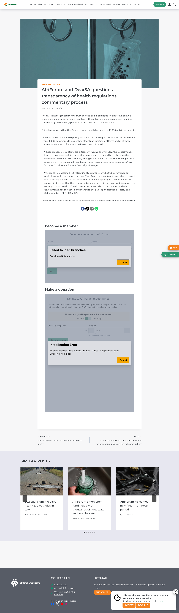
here (162, 601)
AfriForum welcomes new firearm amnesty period (134, 505)
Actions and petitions (77, 4)
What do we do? (55, 4)
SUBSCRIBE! (102, 592)
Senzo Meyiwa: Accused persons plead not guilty (59, 440)
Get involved (105, 4)
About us (42, 4)
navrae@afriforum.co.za (65, 588)
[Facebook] (83, 209)
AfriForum (48, 108)
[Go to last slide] (25, 498)
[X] (87, 209)
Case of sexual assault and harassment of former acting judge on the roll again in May (119, 440)
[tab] (84, 532)
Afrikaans (159, 4)
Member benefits (120, 4)
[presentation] (41, 481)
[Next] (154, 498)
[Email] (92, 209)
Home (33, 4)
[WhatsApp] (96, 209)
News (92, 4)
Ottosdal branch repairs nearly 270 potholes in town (40, 505)
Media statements (51, 84)
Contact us (135, 4)
